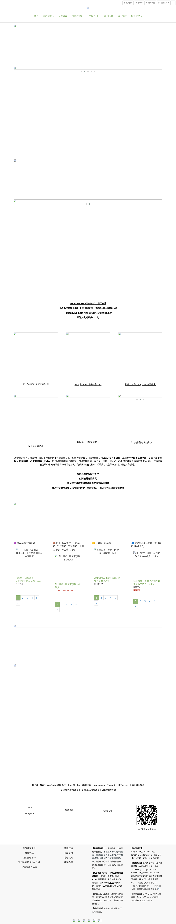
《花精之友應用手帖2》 (147, 882)
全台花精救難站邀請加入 (140, 442)
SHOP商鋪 (77, 16)
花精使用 (68, 852)
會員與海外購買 (29, 866)
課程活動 (108, 16)
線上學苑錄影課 (35, 445)
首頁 (36, 16)
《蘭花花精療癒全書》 (141, 886)
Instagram (99, 785)
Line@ (111, 882)
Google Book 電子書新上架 (88, 384)
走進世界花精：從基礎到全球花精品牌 (98, 308)
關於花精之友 (29, 848)
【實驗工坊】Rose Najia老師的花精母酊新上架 (88, 312)
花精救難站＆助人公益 (29, 862)
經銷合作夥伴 (29, 857)
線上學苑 (122, 16)
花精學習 (68, 862)
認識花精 (48, 16)
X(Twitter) (123, 785)
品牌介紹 (93, 16)
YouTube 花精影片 (56, 785)
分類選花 (63, 16)
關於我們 (136, 16)
